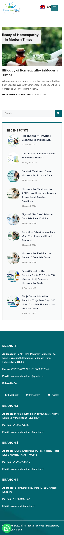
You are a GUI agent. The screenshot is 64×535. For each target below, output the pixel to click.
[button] (54, 8)
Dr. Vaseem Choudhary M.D (16, 94)
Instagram (34, 395)
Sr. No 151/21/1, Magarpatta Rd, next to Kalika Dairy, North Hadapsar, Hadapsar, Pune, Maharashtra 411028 (29, 358)
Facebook (12, 395)
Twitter (54, 395)
